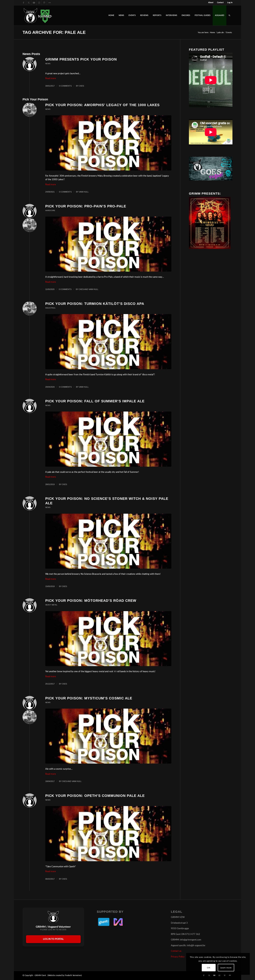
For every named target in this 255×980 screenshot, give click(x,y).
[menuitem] (210, 2)
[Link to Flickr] (49, 2)
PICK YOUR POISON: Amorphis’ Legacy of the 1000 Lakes (102, 105)
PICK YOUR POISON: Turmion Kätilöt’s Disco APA (94, 304)
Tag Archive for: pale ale (54, 32)
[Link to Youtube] (33, 2)
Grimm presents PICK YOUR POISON (81, 59)
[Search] (229, 15)
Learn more (226, 968)
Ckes (81, 86)
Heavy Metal (51, 605)
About (210, 2)
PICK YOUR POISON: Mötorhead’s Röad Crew (90, 600)
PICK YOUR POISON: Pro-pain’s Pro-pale (85, 206)
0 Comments (65, 86)
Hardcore (50, 210)
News (47, 64)
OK (208, 968)
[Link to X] (28, 2)
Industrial (50, 308)
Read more (50, 78)
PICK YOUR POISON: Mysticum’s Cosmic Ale (88, 698)
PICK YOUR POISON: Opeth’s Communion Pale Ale (95, 796)
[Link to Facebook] (23, 2)
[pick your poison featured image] (108, 142)
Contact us (176, 951)
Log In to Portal (53, 939)
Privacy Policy (178, 957)
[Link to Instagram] (39, 2)
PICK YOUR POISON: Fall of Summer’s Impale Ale (94, 401)
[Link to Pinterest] (44, 2)
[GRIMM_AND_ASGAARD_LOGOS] (38, 15)
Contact (220, 2)
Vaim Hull (84, 192)
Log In (229, 2)
